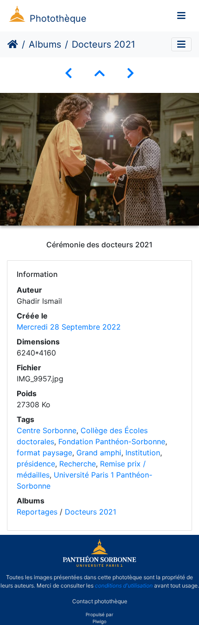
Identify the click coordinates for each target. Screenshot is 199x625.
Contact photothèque (99, 601)
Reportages (37, 511)
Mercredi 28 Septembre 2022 (69, 326)
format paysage (44, 452)
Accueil (12, 44)
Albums (45, 44)
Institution (142, 452)
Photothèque (58, 18)
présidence (36, 463)
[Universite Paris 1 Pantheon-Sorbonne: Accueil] (99, 565)
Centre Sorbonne (46, 430)
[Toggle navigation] (181, 16)
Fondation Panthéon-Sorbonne (111, 441)
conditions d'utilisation (124, 585)
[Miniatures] (99, 73)
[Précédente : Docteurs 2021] (68, 73)
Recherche (77, 463)
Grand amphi (98, 452)
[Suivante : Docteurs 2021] (130, 73)
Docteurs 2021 (90, 511)
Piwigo (99, 621)
